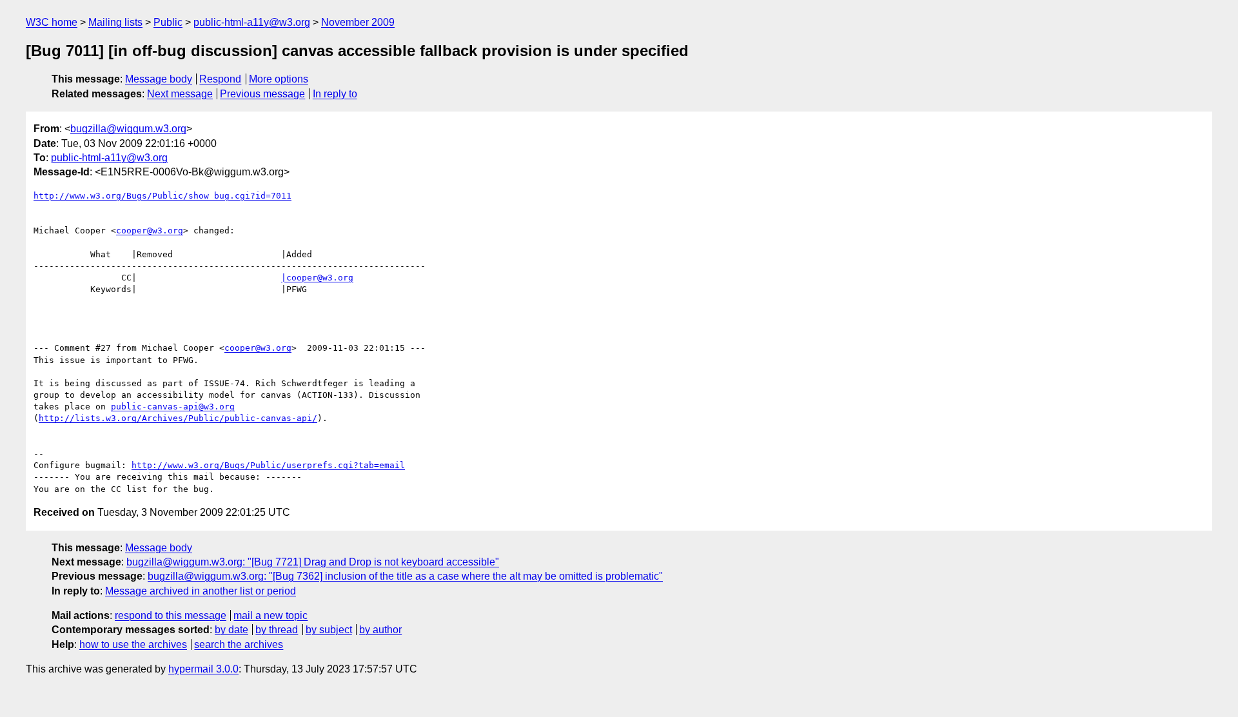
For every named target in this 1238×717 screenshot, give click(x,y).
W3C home (51, 22)
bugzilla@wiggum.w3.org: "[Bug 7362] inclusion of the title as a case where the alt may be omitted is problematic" (405, 576)
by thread (276, 629)
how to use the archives (133, 644)
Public (167, 22)
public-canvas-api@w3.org (173, 406)
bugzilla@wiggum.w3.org (128, 128)
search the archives (238, 644)
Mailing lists (115, 22)
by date (231, 629)
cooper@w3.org (149, 230)
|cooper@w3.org (317, 277)
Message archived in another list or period (200, 590)
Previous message (262, 93)
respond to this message (170, 615)
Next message (180, 93)
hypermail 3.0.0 (203, 668)
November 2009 (358, 22)
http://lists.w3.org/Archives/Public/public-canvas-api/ (178, 418)
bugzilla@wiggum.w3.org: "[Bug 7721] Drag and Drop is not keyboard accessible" (312, 561)
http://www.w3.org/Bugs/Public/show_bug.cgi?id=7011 (162, 196)
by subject (329, 629)
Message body (158, 79)
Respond (220, 79)
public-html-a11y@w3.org (251, 22)
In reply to (335, 93)
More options (278, 79)
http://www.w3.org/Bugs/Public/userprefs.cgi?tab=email (268, 465)
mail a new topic (270, 615)
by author (380, 629)
